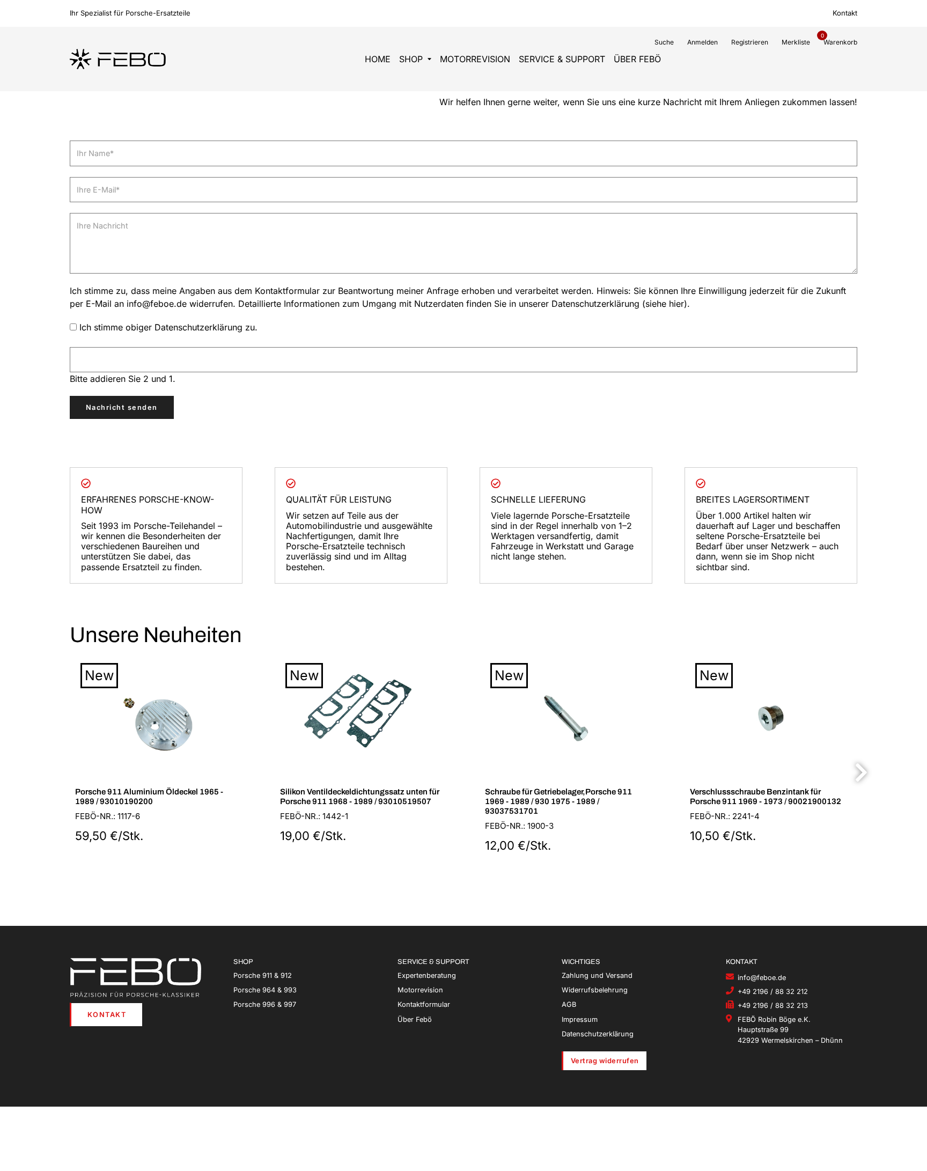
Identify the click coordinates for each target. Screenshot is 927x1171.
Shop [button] (411, 59)
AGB (569, 1004)
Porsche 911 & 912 (262, 975)
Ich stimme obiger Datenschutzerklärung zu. (168, 327)
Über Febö (637, 59)
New (99, 675)
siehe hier (664, 303)
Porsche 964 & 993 (265, 990)
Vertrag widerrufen (605, 1061)
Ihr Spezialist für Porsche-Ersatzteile (130, 13)
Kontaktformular (424, 1004)
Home (378, 59)
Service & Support (562, 59)
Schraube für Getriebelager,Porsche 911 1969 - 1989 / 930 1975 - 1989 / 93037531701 (558, 801)
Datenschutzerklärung (598, 1034)
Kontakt (845, 13)
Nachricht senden (122, 407)
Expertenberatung (427, 975)
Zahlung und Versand (597, 975)
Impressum (580, 1019)
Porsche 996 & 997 (264, 1004)
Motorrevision (475, 59)
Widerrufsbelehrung (595, 990)
